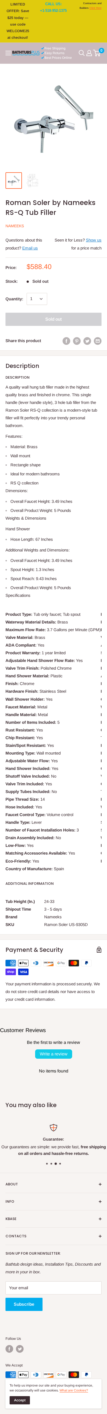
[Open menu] (8, 53)
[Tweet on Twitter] (87, 341)
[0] (97, 53)
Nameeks (14, 226)
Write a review (53, 1054)
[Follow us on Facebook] (9, 1349)
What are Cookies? (74, 1390)
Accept (20, 1400)
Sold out (53, 319)
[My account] (89, 53)
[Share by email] (98, 341)
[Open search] (82, 53)
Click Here (95, 8)
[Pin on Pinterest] (77, 341)
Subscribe (24, 1304)
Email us (30, 248)
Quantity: (14, 298)
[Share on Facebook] (66, 341)
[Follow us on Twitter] (20, 1349)
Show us (94, 240)
